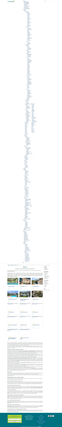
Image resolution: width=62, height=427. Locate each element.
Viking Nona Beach (11, 286)
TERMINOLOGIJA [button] (41, 419)
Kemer (9, 288)
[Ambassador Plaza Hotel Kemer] (24, 329)
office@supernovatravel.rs (29, 418)
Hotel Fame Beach (36, 286)
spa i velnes (46, 278)
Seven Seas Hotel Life (24, 312)
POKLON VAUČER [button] (41, 423)
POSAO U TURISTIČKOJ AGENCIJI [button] (41, 422)
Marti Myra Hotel (35, 312)
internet (46, 275)
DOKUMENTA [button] (41, 415)
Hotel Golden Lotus (23, 286)
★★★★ (46, 268)
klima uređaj (46, 283)
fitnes (45, 274)
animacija (46, 272)
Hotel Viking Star (11, 312)
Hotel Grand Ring (35, 299)
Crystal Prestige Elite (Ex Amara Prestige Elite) (12, 338)
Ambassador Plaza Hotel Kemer (24, 338)
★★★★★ (46, 269)
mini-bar (46, 284)
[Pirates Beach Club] (22, 316)
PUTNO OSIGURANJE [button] (41, 418)
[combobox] (49, 1)
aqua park (46, 273)
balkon (45, 281)
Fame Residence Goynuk (12, 299)
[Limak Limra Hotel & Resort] (11, 316)
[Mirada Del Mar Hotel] (35, 316)
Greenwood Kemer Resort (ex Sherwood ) (24, 300)
